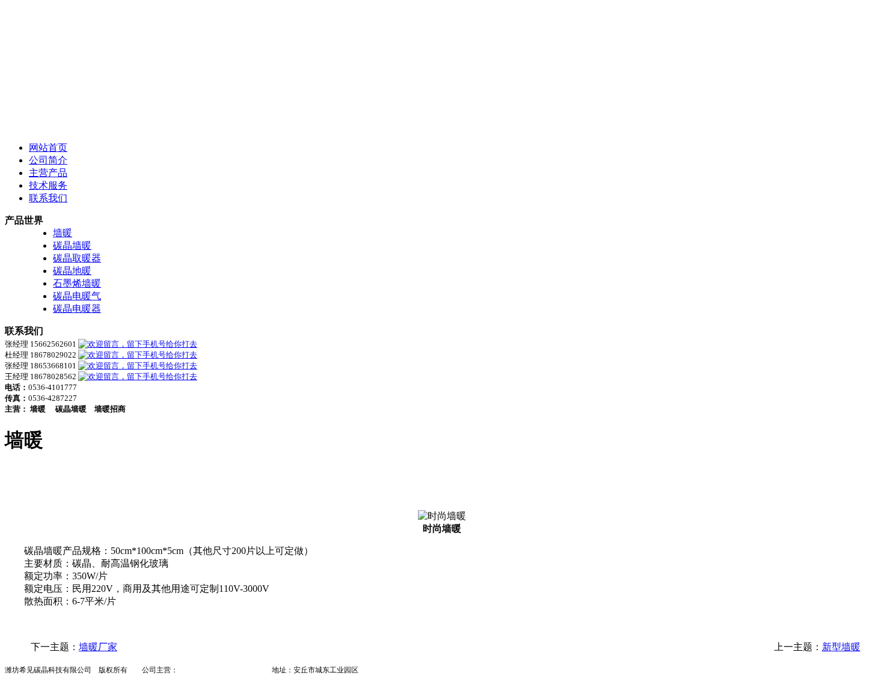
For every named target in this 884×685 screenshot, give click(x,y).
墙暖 (62, 233)
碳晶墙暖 (72, 245)
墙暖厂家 (98, 647)
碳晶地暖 (72, 271)
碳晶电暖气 (77, 296)
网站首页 (48, 147)
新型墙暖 (841, 647)
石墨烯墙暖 (77, 283)
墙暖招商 (250, 670)
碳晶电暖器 (77, 308)
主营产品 (48, 173)
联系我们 (48, 198)
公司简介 (48, 160)
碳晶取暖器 (77, 258)
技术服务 (48, 185)
